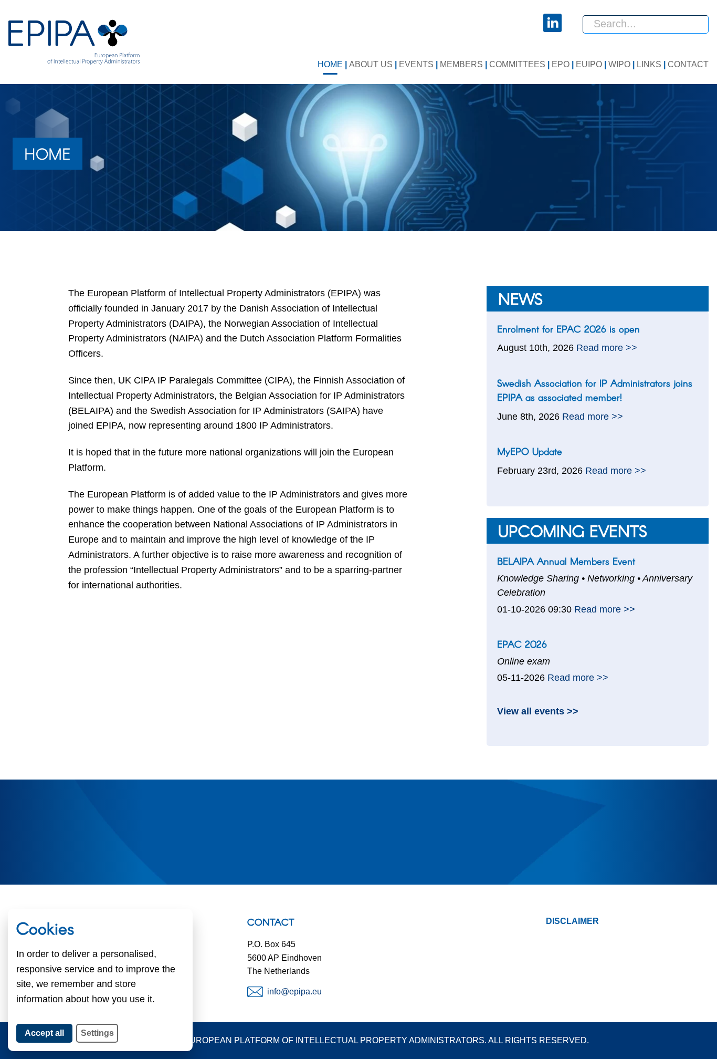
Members (461, 64)
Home (330, 64)
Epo (561, 64)
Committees (517, 64)
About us (371, 64)
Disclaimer (572, 921)
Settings (97, 1033)
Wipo (619, 64)
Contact (688, 64)
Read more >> (606, 347)
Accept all (48, 1032)
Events (416, 64)
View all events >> (537, 711)
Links (649, 64)
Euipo (589, 64)
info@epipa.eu (294, 992)
